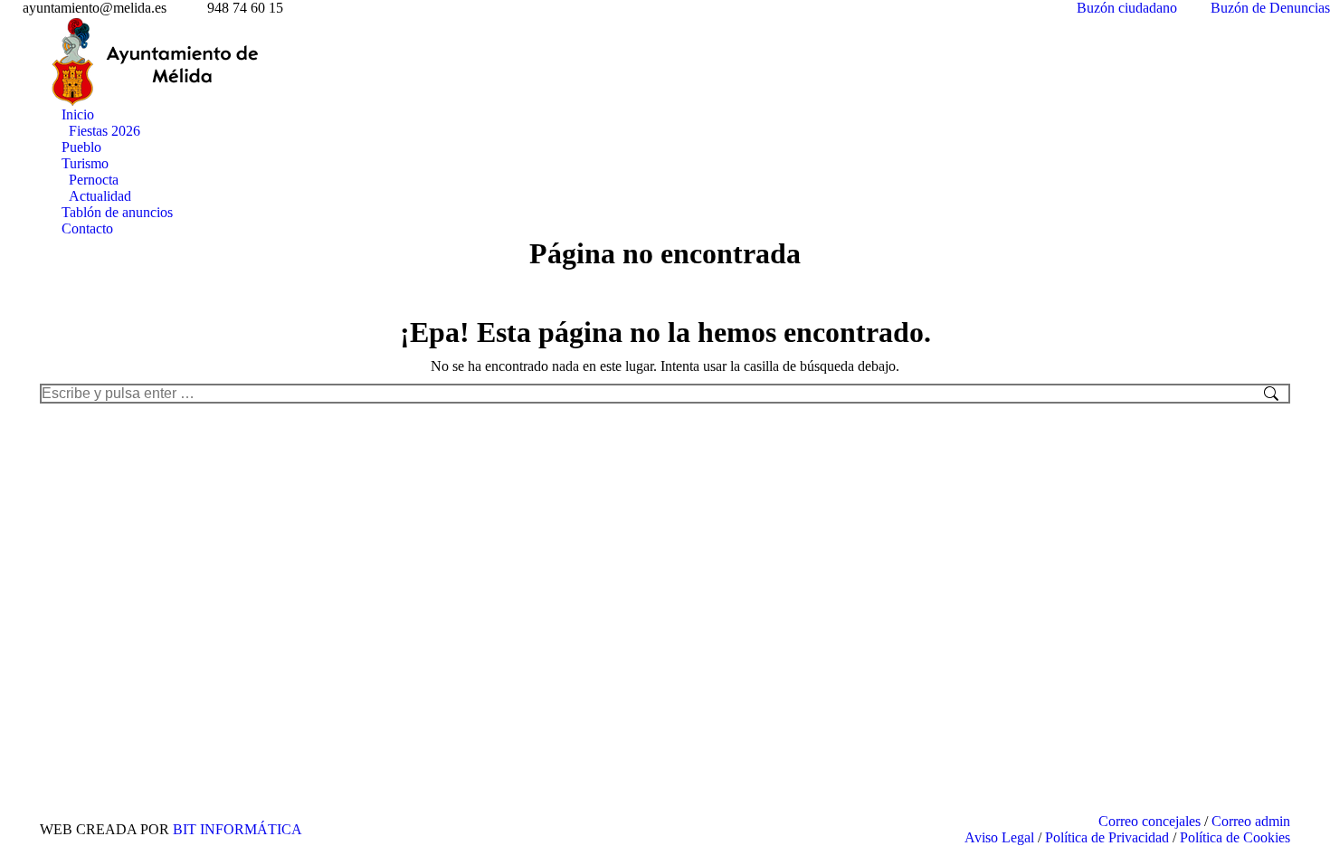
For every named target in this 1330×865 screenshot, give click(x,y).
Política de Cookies (1235, 837)
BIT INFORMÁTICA (237, 829)
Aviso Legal (999, 837)
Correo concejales (1149, 821)
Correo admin (1250, 821)
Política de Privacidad (1107, 837)
